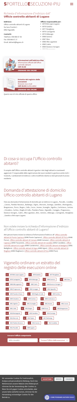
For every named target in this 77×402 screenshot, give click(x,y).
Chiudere (69, 379)
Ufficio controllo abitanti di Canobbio (39, 243)
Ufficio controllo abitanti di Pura (37, 251)
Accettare (47, 379)
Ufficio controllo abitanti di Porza (55, 237)
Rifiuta (58, 379)
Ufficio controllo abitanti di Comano (23, 240)
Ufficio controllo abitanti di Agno (25, 248)
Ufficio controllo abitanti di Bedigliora (54, 245)
